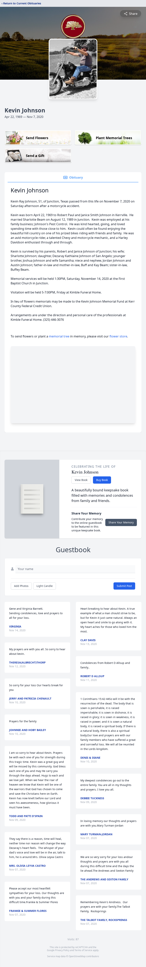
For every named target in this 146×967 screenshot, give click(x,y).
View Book (81, 480)
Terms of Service (83, 950)
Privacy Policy (62, 950)
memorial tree (59, 336)
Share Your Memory (121, 522)
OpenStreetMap (77, 956)
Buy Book (102, 480)
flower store (118, 336)
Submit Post (124, 586)
